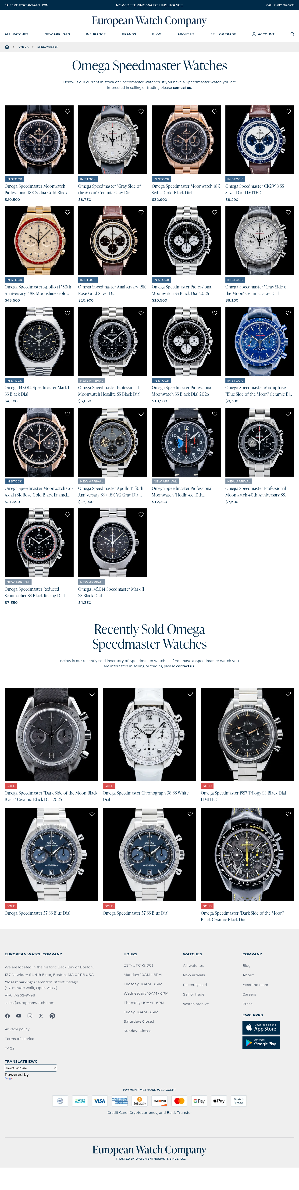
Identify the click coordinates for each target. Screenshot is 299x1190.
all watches (16, 34)
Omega (23, 46)
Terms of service (19, 1039)
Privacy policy (17, 1029)
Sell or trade (193, 994)
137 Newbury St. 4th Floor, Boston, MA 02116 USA (49, 975)
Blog (246, 965)
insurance (96, 34)
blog (156, 34)
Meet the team (255, 985)
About (248, 975)
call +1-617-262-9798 (280, 5)
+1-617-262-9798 (20, 995)
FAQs (9, 1048)
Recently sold (195, 985)
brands (129, 34)
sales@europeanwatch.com (26, 5)
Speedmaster (47, 46)
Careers (249, 994)
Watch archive (196, 1004)
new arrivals (57, 34)
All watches (193, 965)
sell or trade (223, 34)
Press (247, 1004)
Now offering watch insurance (149, 5)
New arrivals (194, 975)
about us (186, 34)
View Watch (39, 140)
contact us (182, 88)
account (266, 34)
